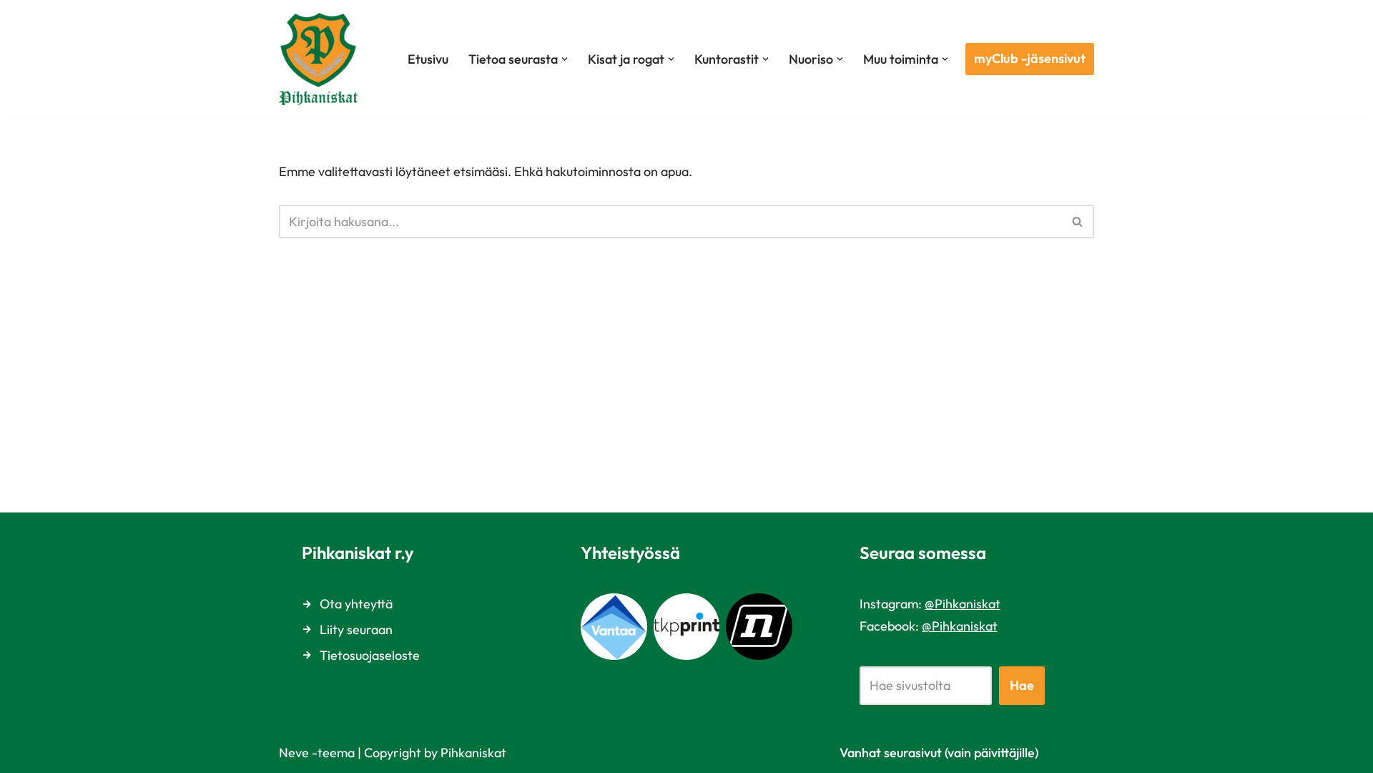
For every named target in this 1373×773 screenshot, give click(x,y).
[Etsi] (1078, 221)
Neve (294, 752)
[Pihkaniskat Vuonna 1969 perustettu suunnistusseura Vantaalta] (322, 59)
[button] (564, 59)
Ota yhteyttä (356, 603)
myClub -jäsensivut (1030, 58)
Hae (1022, 685)
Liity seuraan (356, 629)
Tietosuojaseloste (370, 655)
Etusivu (428, 59)
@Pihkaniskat (962, 603)
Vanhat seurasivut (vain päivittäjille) (939, 752)
